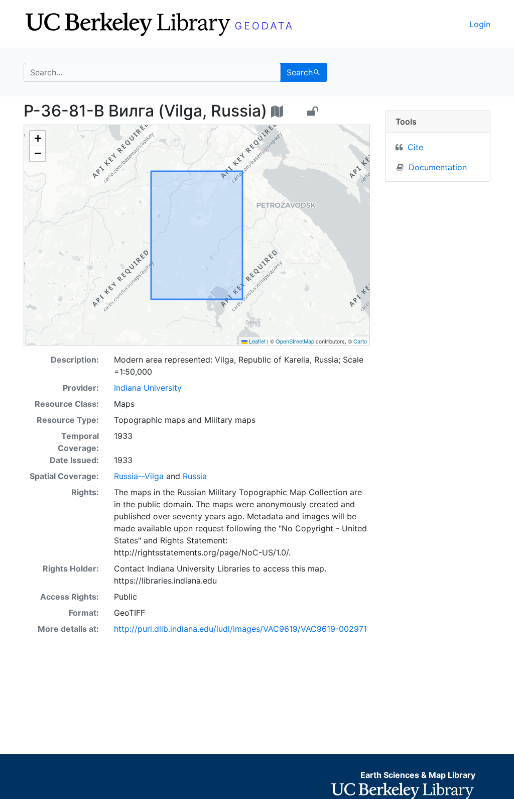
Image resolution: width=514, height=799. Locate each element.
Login (479, 24)
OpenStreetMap (295, 341)
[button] (37, 138)
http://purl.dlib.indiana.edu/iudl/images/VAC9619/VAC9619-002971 (240, 629)
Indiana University (148, 388)
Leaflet (256, 341)
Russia (195, 476)
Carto (360, 341)
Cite (415, 147)
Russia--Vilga (139, 476)
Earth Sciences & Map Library (417, 775)
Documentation (438, 167)
